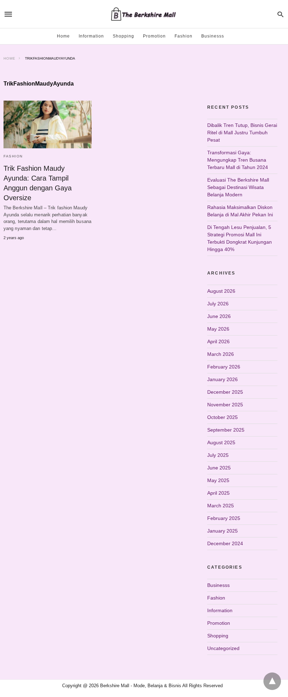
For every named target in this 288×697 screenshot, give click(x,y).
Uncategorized (223, 648)
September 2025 (225, 430)
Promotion (154, 36)
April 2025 (218, 493)
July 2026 (218, 303)
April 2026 (218, 341)
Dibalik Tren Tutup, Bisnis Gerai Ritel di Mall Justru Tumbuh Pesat (242, 132)
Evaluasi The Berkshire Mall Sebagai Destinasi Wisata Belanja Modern (238, 187)
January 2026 (222, 379)
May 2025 (218, 480)
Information (91, 36)
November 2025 (225, 404)
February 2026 (223, 367)
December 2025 (225, 392)
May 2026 (218, 329)
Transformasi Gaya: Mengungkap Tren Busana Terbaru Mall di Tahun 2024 (237, 160)
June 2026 (219, 316)
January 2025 (222, 531)
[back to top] (272, 681)
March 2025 (220, 505)
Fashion (183, 36)
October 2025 (222, 417)
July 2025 (218, 455)
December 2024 (225, 543)
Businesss (212, 36)
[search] (280, 14)
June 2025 (219, 468)
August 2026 (221, 291)
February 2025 (223, 518)
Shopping (123, 36)
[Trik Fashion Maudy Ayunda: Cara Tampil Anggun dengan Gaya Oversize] (48, 124)
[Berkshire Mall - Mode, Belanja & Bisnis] (143, 14)
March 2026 (220, 354)
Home (63, 36)
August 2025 (221, 442)
